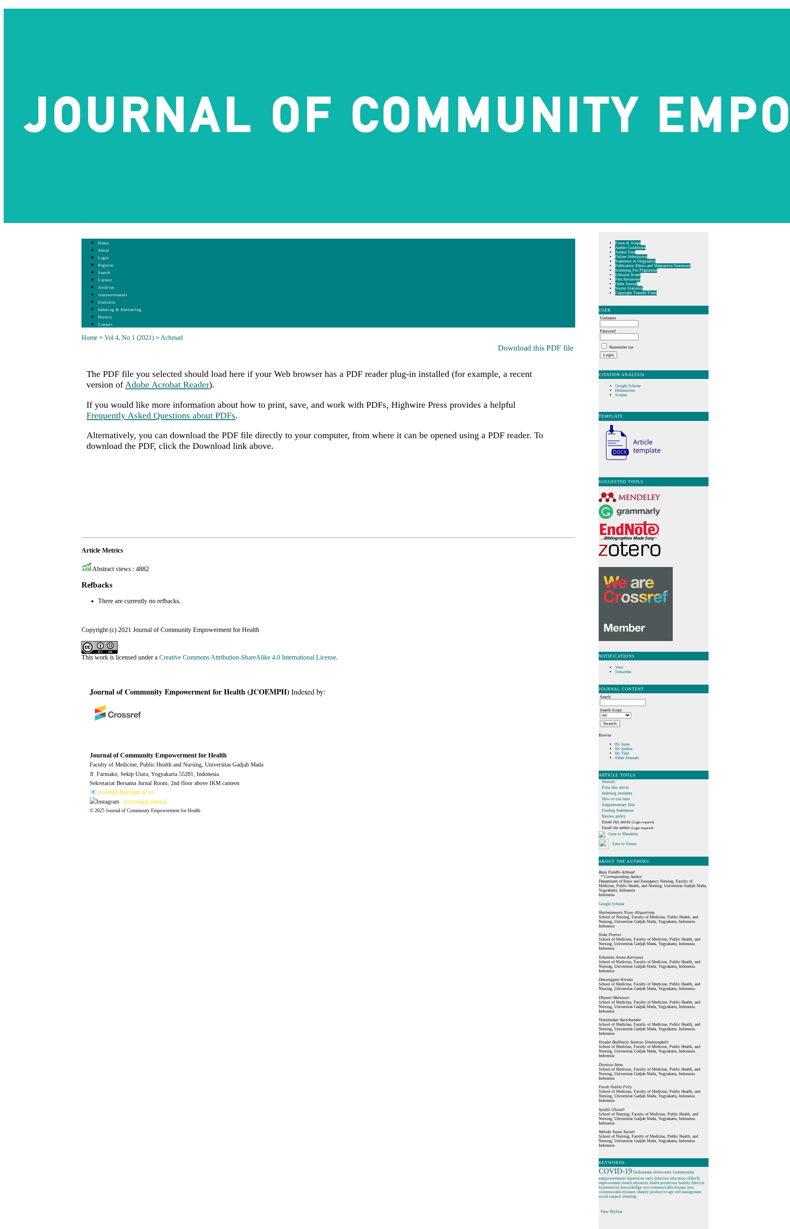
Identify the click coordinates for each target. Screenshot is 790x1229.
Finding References (618, 810)
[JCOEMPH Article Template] (629, 461)
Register (105, 265)
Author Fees (625, 252)
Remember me (621, 347)
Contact (105, 324)
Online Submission (631, 256)
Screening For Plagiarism (636, 270)
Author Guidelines (630, 247)
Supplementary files (618, 804)
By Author (623, 748)
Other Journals (627, 757)
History (105, 317)
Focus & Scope (628, 243)
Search (104, 272)
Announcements (112, 295)
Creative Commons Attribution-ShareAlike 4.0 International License (247, 657)
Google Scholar (628, 385)
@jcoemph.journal (145, 802)
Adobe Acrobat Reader (167, 384)
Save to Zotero (624, 843)
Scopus (621, 395)
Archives (106, 287)
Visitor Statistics (629, 288)
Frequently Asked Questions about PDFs (160, 415)
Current (105, 280)
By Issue (622, 744)
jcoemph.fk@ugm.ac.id (125, 792)
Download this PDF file (535, 348)
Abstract (608, 781)
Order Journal (626, 283)
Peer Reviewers (627, 279)
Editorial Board (628, 274)
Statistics (106, 302)
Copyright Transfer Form (636, 292)
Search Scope (611, 710)
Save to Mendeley (623, 834)
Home (103, 243)
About (103, 250)
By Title (622, 753)
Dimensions (625, 390)
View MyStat (611, 1211)
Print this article (615, 787)
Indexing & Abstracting (119, 309)
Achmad (171, 337)
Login (103, 258)
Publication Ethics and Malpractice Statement (652, 265)
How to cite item (616, 799)
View (619, 667)
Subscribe (623, 671)
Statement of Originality (635, 261)
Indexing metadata (617, 793)
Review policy (614, 816)
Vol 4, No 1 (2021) (129, 337)
